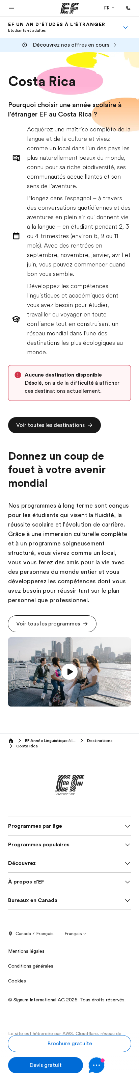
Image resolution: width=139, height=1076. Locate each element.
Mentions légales (26, 951)
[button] (11, 8)
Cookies (17, 980)
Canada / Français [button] (35, 933)
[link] (57, 27)
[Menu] (125, 27)
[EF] (69, 8)
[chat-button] (109, 1065)
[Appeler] (128, 8)
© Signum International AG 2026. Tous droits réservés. (67, 999)
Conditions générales (30, 966)
